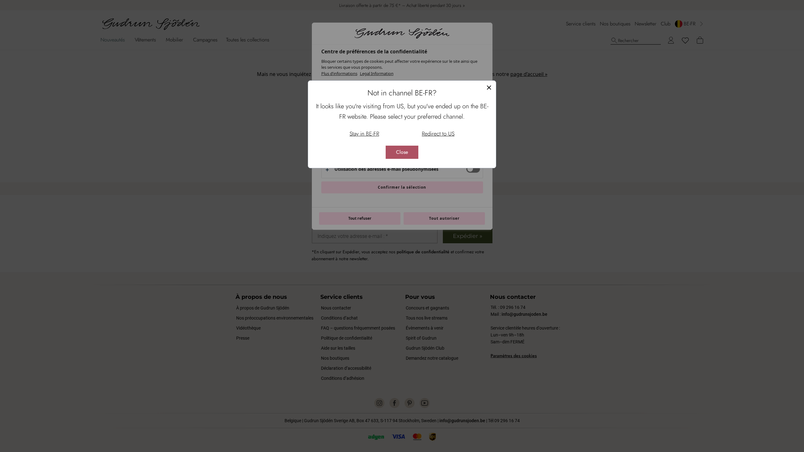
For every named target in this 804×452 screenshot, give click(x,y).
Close (402, 152)
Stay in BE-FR (364, 134)
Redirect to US (438, 134)
